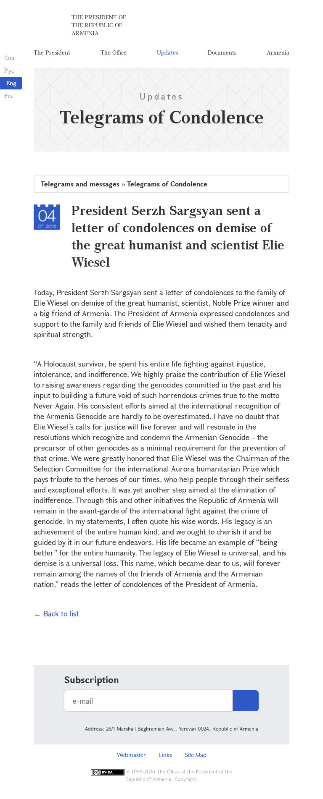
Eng (11, 83)
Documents (222, 52)
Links (165, 755)
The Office (114, 52)
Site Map (196, 755)
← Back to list (56, 613)
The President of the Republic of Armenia (98, 25)
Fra (8, 96)
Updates (167, 52)
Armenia (278, 52)
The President (52, 52)
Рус (9, 70)
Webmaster (131, 755)
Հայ (9, 58)
